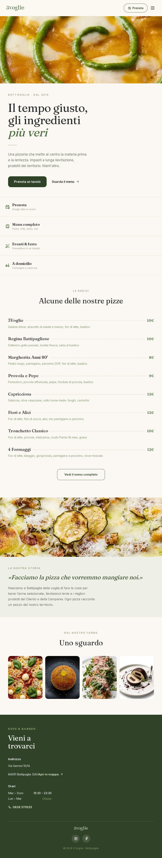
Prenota (137, 8)
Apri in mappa (48, 774)
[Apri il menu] (152, 8)
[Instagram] (76, 839)
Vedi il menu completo (81, 474)
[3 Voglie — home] (15, 8)
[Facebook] (86, 839)
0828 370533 (22, 807)
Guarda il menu (63, 182)
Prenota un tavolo (27, 182)
